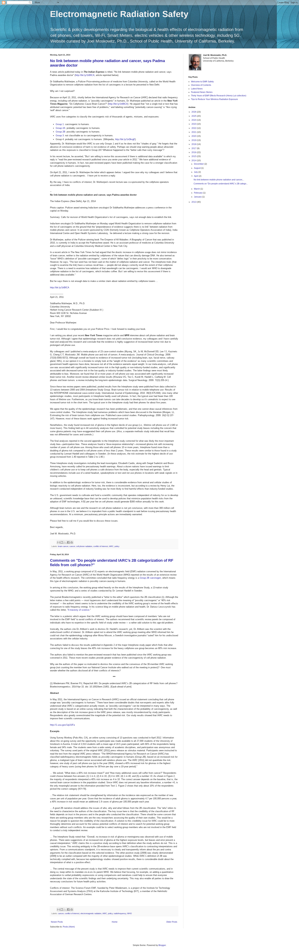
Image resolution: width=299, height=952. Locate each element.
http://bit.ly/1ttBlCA (84, 75)
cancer (72, 546)
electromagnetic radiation (90, 913)
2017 (194, 148)
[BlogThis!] (62, 542)
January (198, 197)
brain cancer (63, 546)
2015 (194, 156)
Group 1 (60, 124)
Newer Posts (57, 922)
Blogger (162, 945)
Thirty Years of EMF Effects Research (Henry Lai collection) (218, 95)
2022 (194, 128)
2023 (194, 124)
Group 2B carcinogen (150, 578)
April (196, 176)
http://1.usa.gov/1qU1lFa (62, 725)
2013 (194, 202)
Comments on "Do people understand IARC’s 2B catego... (221, 183)
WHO (129, 913)
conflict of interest (100, 546)
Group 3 (60, 135)
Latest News (197, 89)
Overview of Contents (201, 85)
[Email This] (58, 542)
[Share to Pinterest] (71, 542)
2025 (194, 116)
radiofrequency (120, 913)
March (197, 189)
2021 (194, 132)
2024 (194, 120)
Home (114, 922)
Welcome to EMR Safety (202, 81)
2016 (194, 152)
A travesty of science (78, 610)
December (199, 164)
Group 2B (60, 131)
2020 (194, 136)
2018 (194, 144)
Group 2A (60, 128)
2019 (194, 140)
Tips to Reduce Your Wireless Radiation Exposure (214, 99)
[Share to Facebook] (68, 542)
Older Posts (171, 922)
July (196, 172)
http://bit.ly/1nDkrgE (125, 139)
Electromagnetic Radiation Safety (119, 14)
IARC (111, 546)
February (198, 193)
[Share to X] (65, 542)
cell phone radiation (84, 546)
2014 (194, 160)
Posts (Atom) (69, 927)
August (197, 168)
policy (117, 546)
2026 (194, 112)
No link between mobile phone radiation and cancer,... (219, 179)
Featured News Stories (201, 92)
